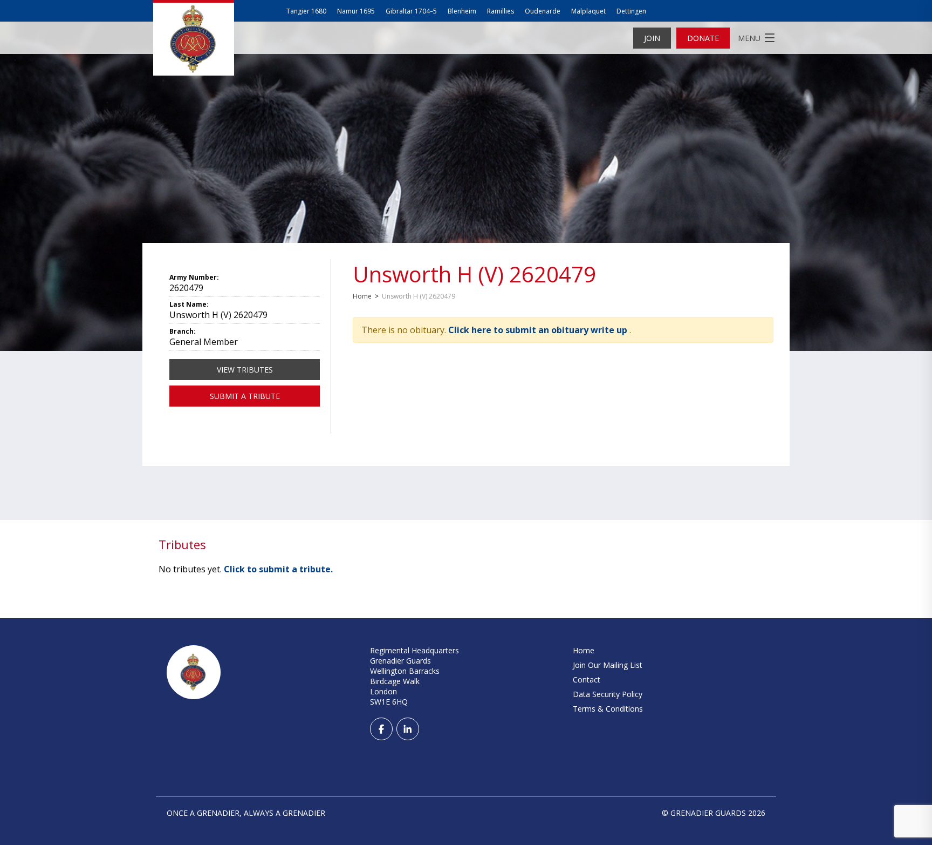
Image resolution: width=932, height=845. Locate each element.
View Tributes (245, 369)
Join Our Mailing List (607, 665)
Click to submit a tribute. (278, 569)
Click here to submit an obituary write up (538, 330)
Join (652, 38)
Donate (703, 38)
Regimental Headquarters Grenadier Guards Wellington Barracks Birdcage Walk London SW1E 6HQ (414, 676)
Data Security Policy (607, 694)
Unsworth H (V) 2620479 (474, 274)
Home (362, 296)
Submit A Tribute (245, 396)
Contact (586, 679)
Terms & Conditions (608, 709)
